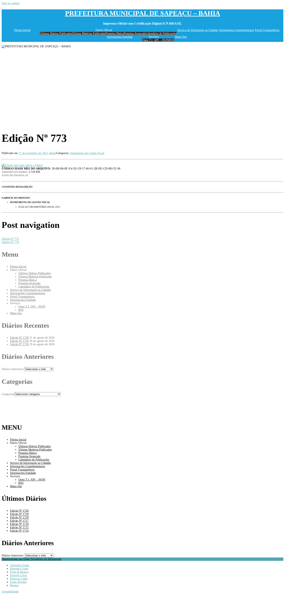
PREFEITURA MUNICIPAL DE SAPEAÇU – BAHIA (142, 13)
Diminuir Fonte (19, 568)
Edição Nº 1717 (19, 520)
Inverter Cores (18, 575)
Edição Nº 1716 (19, 524)
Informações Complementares (236, 30)
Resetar (14, 585)
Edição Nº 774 (10, 242)
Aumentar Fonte (19, 565)
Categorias (8, 394)
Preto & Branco (19, 572)
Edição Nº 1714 (19, 530)
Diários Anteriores (12, 369)
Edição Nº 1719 (19, 341)
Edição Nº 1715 (19, 527)
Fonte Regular (18, 582)
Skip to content (11, 3)
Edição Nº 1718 (19, 344)
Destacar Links (19, 578)
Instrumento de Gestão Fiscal (87, 153)
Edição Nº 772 (10, 238)
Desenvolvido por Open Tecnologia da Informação (31, 559)
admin (52, 153)
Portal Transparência (267, 30)
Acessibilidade (10, 591)
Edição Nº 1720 (19, 337)
